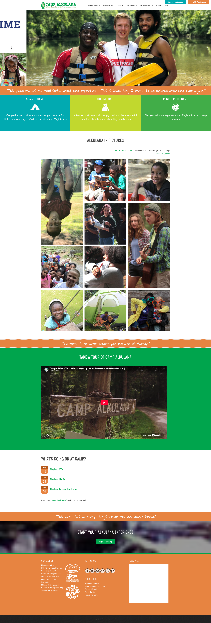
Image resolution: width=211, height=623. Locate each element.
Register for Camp (105, 541)
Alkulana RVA (56, 469)
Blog (166, 5)
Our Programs (108, 5)
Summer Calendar (92, 583)
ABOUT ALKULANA (93, 5)
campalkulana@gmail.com (51, 573)
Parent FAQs (90, 592)
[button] (3, 48)
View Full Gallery (163, 153)
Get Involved (131, 5)
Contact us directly (48, 587)
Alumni (158, 5)
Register (120, 5)
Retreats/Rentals (91, 589)
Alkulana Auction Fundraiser (63, 489)
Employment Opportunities (95, 586)
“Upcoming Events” (58, 500)
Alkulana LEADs (57, 479)
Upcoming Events (145, 5)
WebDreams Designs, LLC (108, 619)
